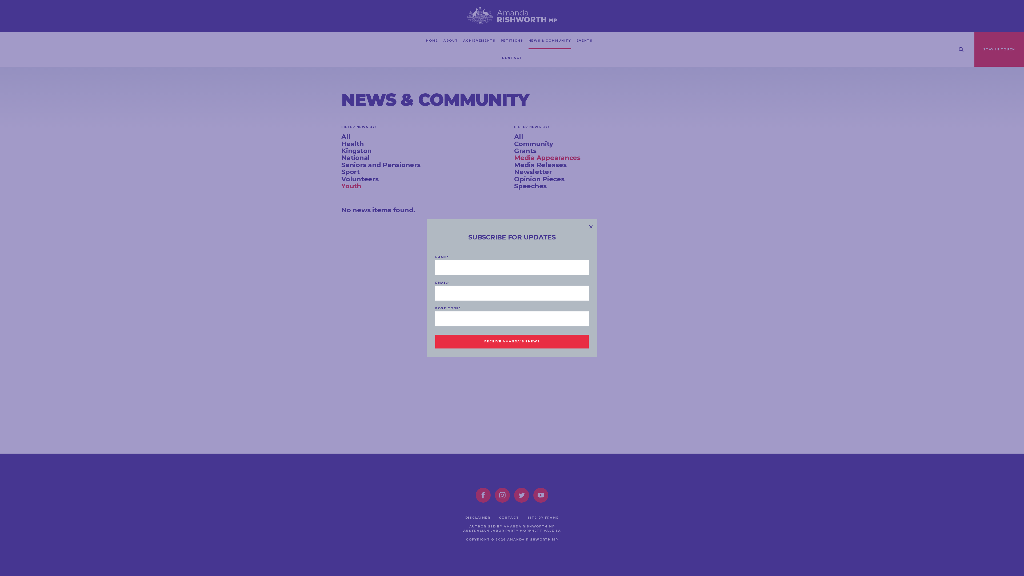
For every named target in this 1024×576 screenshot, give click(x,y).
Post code (448, 308)
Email (442, 283)
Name (442, 257)
